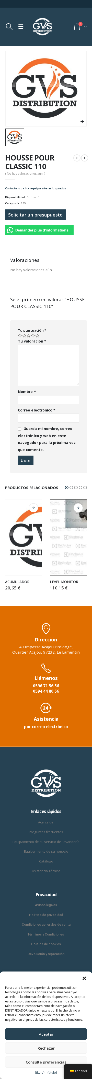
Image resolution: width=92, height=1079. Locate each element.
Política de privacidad (46, 915)
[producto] (23, 537)
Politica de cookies (46, 944)
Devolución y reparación (46, 954)
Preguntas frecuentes (46, 832)
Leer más (33, 507)
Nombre (27, 391)
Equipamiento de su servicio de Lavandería (46, 841)
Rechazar (46, 1048)
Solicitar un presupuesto (35, 215)
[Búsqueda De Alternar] (9, 26)
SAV (23, 203)
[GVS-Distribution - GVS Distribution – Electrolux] (42, 27)
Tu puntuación (32, 330)
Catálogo (46, 861)
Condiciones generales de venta (46, 924)
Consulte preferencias (46, 1062)
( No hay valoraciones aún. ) (25, 173)
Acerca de (46, 822)
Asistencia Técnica (46, 871)
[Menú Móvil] (21, 26)
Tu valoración (32, 341)
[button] (84, 977)
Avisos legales (46, 905)
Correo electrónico (36, 410)
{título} (40, 1072)
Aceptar (46, 1034)
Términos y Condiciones (46, 934)
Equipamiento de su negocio (46, 851)
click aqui (30, 188)
